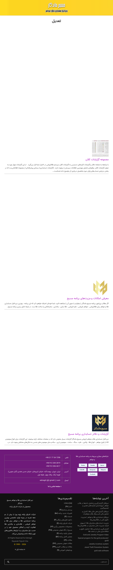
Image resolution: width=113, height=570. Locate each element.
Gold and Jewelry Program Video (96, 535)
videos (66, 503)
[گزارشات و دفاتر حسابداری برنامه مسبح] (100, 431)
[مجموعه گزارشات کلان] (100, 156)
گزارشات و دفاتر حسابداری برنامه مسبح (88, 434)
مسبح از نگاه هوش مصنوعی (62, 530)
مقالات (69, 540)
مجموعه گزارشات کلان (97, 159)
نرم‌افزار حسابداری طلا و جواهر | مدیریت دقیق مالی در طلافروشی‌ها (95, 518)
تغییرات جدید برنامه (65, 513)
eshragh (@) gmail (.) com (50, 480)
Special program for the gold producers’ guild (93, 539)
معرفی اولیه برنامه (65, 533)
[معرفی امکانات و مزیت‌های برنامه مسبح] (100, 295)
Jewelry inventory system (99, 544)
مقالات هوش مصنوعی (64, 543)
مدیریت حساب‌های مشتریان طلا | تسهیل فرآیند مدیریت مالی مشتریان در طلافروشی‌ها (93, 524)
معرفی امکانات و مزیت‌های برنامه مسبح (88, 298)
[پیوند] (56, 7)
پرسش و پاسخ (67, 510)
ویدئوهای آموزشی (66, 550)
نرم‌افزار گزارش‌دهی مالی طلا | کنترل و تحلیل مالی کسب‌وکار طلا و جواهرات (95, 512)
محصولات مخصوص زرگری (63, 526)
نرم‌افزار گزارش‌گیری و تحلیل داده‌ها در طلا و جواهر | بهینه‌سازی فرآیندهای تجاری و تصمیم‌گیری (93, 506)
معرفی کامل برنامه (65, 536)
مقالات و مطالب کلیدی (64, 547)
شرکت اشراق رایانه (65, 523)
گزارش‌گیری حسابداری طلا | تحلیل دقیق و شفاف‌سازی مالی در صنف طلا (94, 530)
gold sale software (101, 550)
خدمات (69, 516)
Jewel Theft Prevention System (96, 547)
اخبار (70, 506)
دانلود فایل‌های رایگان (64, 520)
